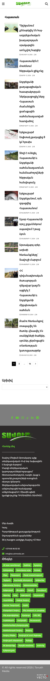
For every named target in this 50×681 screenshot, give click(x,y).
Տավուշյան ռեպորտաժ (12, 640)
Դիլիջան (7, 580)
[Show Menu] (3, 4)
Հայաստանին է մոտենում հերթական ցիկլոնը (31, 66)
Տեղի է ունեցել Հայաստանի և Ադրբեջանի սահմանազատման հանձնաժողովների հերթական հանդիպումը (31, 168)
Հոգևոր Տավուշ (22, 600)
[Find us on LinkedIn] (32, 418)
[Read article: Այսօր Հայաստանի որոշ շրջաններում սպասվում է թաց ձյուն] (11, 221)
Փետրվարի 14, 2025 (27, 187)
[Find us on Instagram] (22, 418)
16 (30, 364)
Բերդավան (15, 575)
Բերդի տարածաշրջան (33, 575)
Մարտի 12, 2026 (26, 75)
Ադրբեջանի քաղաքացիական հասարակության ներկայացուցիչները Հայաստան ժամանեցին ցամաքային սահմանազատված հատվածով (31, 101)
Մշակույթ (26, 615)
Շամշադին (21, 620)
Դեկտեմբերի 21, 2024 (28, 213)
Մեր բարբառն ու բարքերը (33, 610)
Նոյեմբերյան (8, 620)
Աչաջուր (37, 565)
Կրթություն (25, 595)
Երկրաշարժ (8, 590)
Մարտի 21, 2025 (26, 146)
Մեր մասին (7, 523)
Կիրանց (6, 595)
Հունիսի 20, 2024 (27, 355)
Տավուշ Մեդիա (9, 635)
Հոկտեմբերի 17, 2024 (28, 238)
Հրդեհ (25, 605)
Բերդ (5, 575)
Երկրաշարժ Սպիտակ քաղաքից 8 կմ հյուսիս (32, 137)
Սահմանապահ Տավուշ (12, 630)
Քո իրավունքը (9, 645)
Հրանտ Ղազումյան (11, 605)
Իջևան (30, 590)
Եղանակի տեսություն (23, 580)
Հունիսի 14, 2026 (27, 54)
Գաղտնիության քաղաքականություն (21, 532)
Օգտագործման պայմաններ (17, 536)
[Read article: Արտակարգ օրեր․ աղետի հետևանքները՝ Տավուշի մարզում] (11, 247)
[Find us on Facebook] (12, 418)
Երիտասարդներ (30, 585)
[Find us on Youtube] (17, 418)
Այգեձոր (27, 565)
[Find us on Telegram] (37, 418)
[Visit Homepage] (25, 4)
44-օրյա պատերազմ (11, 565)
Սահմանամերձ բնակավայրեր (15, 625)
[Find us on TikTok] (27, 418)
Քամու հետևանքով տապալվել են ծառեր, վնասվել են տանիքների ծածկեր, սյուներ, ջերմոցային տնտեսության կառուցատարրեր (32, 336)
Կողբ (15, 595)
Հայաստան (38, 595)
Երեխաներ (40, 580)
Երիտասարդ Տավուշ (11, 585)
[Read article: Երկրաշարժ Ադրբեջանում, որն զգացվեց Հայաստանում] (11, 196)
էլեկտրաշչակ (9, 650)
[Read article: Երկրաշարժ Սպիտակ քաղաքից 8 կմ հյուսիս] (11, 134)
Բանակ (37, 570)
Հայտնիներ (8, 600)
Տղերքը (29, 640)
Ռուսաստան (35, 620)
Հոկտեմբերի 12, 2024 (28, 264)
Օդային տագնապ (26, 645)
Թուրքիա (20, 590)
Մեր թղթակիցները (11, 615)
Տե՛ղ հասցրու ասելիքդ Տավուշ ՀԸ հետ (21, 540)
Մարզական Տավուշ (11, 610)
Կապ (4, 528)
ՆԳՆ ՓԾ (36, 615)
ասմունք (40, 645)
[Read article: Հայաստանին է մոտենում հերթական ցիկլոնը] (11, 63)
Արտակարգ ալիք (24, 570)
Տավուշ (29, 630)
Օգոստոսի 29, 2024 (27, 314)
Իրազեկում (41, 590)
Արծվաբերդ (8, 570)
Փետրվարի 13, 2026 (27, 125)
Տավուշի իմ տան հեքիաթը (30, 635)
